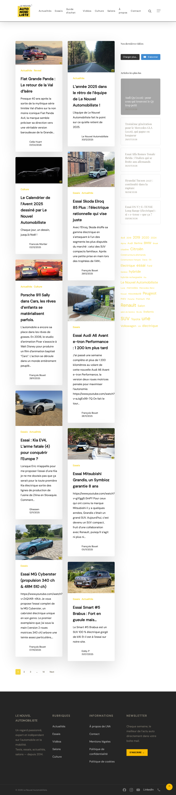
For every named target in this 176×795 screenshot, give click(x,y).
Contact (94, 734)
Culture (25, 189)
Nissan (124, 294)
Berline (138, 243)
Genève (124, 272)
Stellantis (148, 311)
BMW (147, 243)
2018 (128, 237)
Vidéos (56, 741)
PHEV (123, 298)
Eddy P (86, 651)
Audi (130, 243)
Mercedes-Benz (146, 288)
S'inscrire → (137, 752)
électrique (150, 326)
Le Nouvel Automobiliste (95, 136)
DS (150, 260)
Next (52, 671)
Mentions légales (100, 741)
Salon (141, 306)
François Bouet (90, 270)
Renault (128, 305)
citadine (125, 249)
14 (44, 671)
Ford (149, 265)
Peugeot (149, 293)
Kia (145, 277)
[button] (159, 11)
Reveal (37, 70)
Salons (56, 749)
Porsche (131, 299)
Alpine (123, 243)
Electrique (128, 266)
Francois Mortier (38, 244)
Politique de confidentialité (98, 751)
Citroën (136, 248)
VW (139, 326)
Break (155, 243)
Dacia (144, 260)
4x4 (123, 237)
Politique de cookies (102, 761)
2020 (145, 237)
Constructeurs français (131, 260)
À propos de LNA (100, 726)
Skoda (139, 312)
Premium (140, 299)
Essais (76, 192)
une (146, 318)
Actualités (26, 70)
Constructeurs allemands (133, 255)
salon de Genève (128, 312)
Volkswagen (128, 326)
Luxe (123, 288)
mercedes (132, 287)
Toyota (135, 319)
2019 (136, 237)
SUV (125, 319)
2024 (153, 237)
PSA (148, 299)
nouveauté (134, 293)
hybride (135, 271)
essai (140, 265)
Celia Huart (35, 141)
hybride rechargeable (131, 277)
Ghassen (34, 509)
